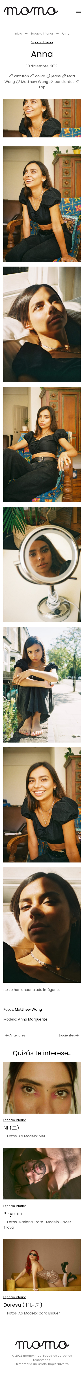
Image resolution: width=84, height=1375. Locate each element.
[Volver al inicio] (30, 11)
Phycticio (14, 1213)
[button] (78, 11)
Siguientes (67, 1035)
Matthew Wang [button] (28, 1009)
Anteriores (17, 1035)
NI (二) (11, 1127)
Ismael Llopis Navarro (53, 1364)
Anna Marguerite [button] (32, 1019)
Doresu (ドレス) (22, 1304)
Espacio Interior (42, 42)
